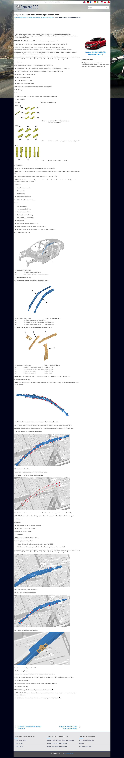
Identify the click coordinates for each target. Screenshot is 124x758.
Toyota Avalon (18, 746)
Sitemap (65, 2)
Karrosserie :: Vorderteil (47, 17)
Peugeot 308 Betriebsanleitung (33, 2)
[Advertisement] (47, 26)
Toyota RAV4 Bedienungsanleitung (57, 746)
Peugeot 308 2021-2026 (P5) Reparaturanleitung (27, 17)
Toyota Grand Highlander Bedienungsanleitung (60, 740)
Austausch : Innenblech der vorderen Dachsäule (29, 727)
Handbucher (18, 2)
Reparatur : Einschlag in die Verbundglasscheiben (68, 727)
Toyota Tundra (18, 743)
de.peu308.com (68, 753)
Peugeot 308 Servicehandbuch (52, 2)
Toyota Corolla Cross (20, 740)
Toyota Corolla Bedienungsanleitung (57, 743)
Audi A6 (81, 743)
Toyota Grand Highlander (86, 740)
